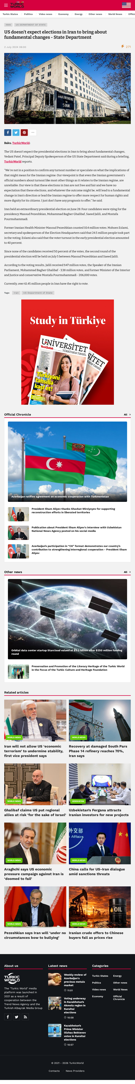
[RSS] (25, 1017)
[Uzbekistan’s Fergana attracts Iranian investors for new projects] (100, 784)
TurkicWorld (21, 143)
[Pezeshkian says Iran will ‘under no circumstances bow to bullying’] (35, 907)
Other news (120, 982)
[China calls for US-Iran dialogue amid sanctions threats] (100, 843)
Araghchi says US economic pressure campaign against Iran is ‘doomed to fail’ (34, 874)
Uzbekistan (78, 801)
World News (14, 737)
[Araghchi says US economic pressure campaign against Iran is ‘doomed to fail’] (35, 843)
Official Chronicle (119, 998)
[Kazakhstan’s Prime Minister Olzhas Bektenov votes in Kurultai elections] (54, 1030)
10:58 (70, 1017)
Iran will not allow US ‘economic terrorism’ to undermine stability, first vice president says (33, 751)
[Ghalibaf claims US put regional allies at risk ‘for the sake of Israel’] (35, 784)
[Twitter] (16, 1017)
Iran (8, 25)
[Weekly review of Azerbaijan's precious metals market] (54, 979)
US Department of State (31, 25)
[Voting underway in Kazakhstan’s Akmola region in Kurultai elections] (54, 1003)
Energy (117, 975)
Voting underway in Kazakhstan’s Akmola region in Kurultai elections (75, 1005)
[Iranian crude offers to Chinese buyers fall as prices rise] (100, 907)
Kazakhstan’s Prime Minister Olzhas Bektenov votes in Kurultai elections (75, 1032)
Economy (97, 996)
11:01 (70, 990)
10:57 (70, 1044)
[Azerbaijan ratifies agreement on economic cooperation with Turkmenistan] (67, 462)
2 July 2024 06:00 (15, 47)
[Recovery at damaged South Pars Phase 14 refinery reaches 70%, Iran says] (100, 720)
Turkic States (100, 975)
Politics (96, 982)
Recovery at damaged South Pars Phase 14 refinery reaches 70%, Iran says (98, 751)
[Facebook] (7, 1017)
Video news (99, 989)
